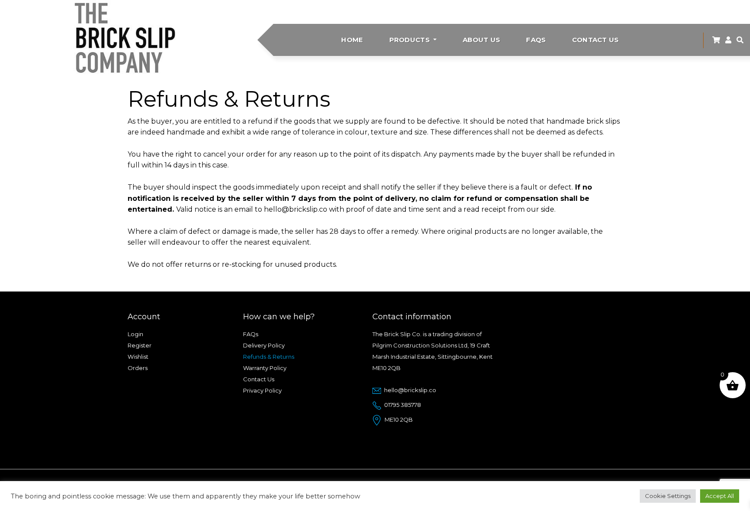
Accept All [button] (719, 495)
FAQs (536, 40)
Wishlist (138, 356)
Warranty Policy (264, 367)
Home (352, 40)
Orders (138, 367)
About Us (481, 40)
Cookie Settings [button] (668, 495)
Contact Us (595, 40)
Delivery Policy (264, 345)
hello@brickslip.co (410, 390)
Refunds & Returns (268, 356)
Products (410, 40)
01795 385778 (402, 404)
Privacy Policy (262, 390)
